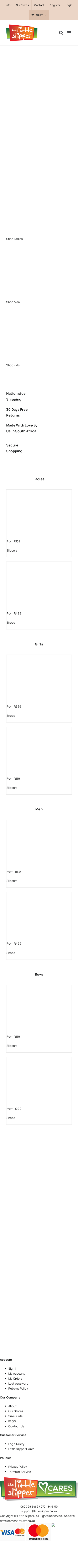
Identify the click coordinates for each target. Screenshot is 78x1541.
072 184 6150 (49, 1506)
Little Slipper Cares (21, 1449)
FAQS (12, 1421)
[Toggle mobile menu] (69, 33)
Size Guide (15, 1416)
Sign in (12, 1368)
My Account (16, 1373)
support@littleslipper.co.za (39, 1511)
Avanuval (28, 1521)
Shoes (10, 622)
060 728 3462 (29, 1506)
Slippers (11, 550)
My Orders (15, 1378)
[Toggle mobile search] (61, 33)
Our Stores (15, 1411)
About (12, 1406)
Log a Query (16, 1444)
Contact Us (16, 1426)
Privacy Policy (17, 1466)
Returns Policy (18, 1388)
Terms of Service (19, 1472)
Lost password (18, 1383)
